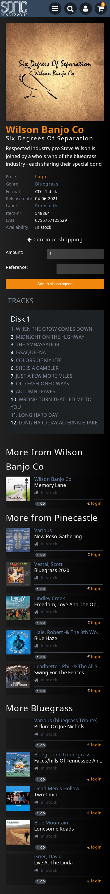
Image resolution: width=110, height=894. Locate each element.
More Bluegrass (39, 708)
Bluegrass (46, 184)
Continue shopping (57, 239)
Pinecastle (47, 205)
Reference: (17, 267)
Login (41, 176)
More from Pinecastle (52, 517)
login (96, 503)
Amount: (14, 252)
